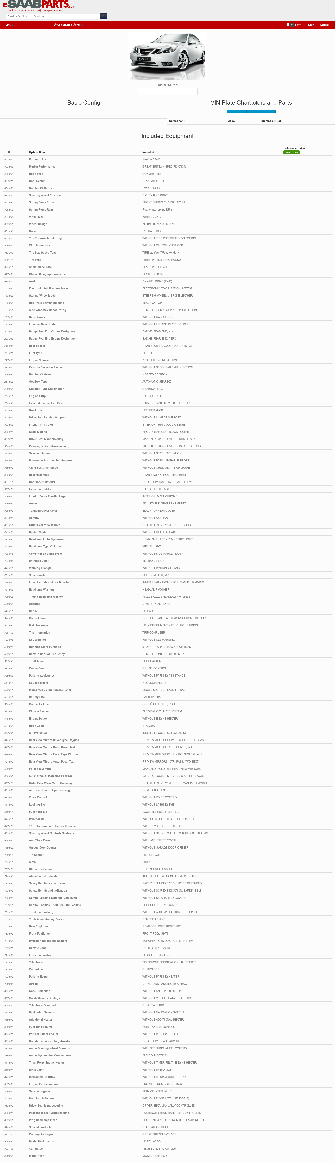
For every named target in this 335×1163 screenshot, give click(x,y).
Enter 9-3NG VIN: (167, 85)
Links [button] (8, 24)
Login (311, 24)
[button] (68, 24)
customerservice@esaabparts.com (38, 10)
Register (324, 24)
